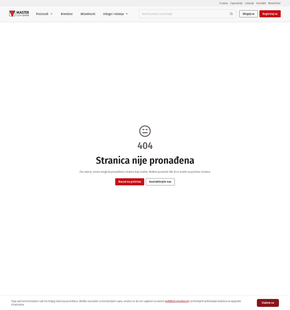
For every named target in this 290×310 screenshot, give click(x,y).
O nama (223, 3)
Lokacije (249, 3)
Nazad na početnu (129, 181)
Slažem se (268, 302)
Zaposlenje (236, 3)
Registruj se (270, 14)
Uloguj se (248, 14)
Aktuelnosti (87, 14)
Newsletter (274, 3)
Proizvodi (42, 14)
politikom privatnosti (177, 301)
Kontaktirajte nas (160, 181)
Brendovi (67, 14)
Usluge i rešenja (113, 14)
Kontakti (261, 3)
